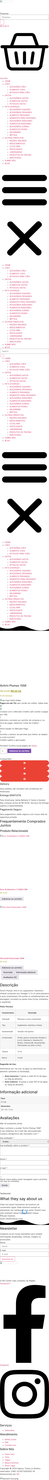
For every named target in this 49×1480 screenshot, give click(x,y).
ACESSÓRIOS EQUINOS (20, 109)
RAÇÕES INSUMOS (18, 140)
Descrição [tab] (8, 972)
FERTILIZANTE (16, 149)
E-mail (3, 1168)
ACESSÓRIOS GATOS (19, 98)
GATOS (8, 95)
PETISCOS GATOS (18, 104)
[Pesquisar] (2, 22)
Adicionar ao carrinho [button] (12, 899)
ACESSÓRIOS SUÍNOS (19, 126)
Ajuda (34, 745)
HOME (7, 81)
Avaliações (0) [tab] (10, 977)
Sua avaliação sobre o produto (14, 1145)
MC (18, 1474)
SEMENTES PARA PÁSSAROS (23, 118)
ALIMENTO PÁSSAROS (20, 115)
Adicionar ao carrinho (19, 751)
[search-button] (2, 356)
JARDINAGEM (16, 152)
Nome (3, 1159)
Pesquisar (4, 13)
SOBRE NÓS (10, 160)
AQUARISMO (15, 132)
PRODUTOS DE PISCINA (20, 155)
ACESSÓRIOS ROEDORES (21, 121)
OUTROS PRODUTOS (14, 138)
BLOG (7, 163)
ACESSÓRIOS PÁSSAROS (21, 112)
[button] (24, 214)
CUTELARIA (15, 146)
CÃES (7, 84)
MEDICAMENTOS (17, 143)
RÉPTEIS (13, 135)
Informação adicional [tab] (25, 972)
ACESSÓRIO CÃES (18, 87)
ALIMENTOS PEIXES (18, 129)
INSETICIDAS (15, 158)
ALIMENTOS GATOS (18, 101)
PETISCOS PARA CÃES (20, 92)
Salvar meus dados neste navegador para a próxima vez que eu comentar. (23, 1180)
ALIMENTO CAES (17, 89)
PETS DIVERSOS (12, 106)
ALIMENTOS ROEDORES (20, 123)
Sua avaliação (7, 1138)
